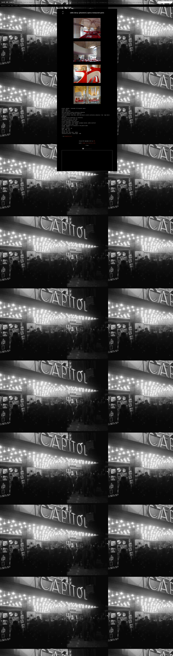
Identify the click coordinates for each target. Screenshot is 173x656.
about (12, 5)
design (84, 143)
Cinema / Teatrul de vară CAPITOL (22, 5)
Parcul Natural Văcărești (42, 5)
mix (87, 143)
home (9, 5)
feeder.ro (33, 5)
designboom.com (68, 136)
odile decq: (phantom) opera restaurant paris (87, 13)
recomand (90, 143)
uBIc (94, 141)
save (94, 143)
